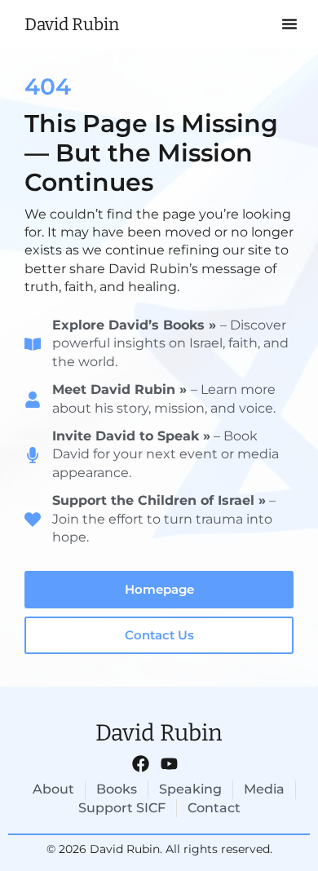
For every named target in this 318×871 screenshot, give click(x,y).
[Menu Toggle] (289, 24)
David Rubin (71, 24)
